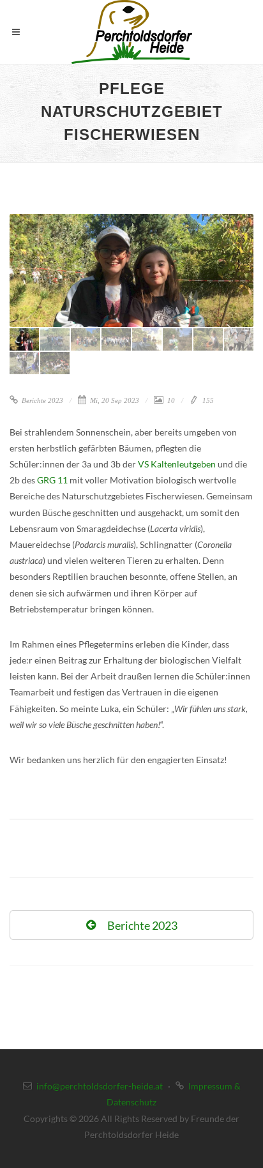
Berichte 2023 (41, 400)
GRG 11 (52, 479)
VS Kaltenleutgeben (177, 464)
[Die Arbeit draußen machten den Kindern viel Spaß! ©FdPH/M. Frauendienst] (131, 270)
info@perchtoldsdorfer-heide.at (99, 1086)
